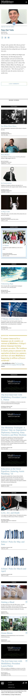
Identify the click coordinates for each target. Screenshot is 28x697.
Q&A (14, 299)
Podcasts (14, 374)
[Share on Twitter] (5, 38)
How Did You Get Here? (7, 26)
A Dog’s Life (5, 212)
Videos (14, 582)
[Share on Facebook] (2, 38)
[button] (3, 244)
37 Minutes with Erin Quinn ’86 (11, 319)
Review (14, 492)
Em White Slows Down (8, 126)
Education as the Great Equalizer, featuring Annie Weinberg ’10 (12, 471)
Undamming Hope (7, 284)
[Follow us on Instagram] (23, 683)
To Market (6, 245)
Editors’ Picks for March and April (13, 569)
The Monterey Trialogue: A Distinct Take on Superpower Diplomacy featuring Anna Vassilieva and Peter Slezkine (13, 431)
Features (14, 106)
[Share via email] (8, 38)
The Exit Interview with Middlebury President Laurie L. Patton (13, 397)
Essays (14, 264)
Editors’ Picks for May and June (12, 542)
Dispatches (14, 227)
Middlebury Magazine (7, 2)
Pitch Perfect (5, 155)
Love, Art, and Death (10, 512)
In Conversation (6, 183)
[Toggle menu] (26, 2)
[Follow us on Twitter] (26, 683)
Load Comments (14, 83)
